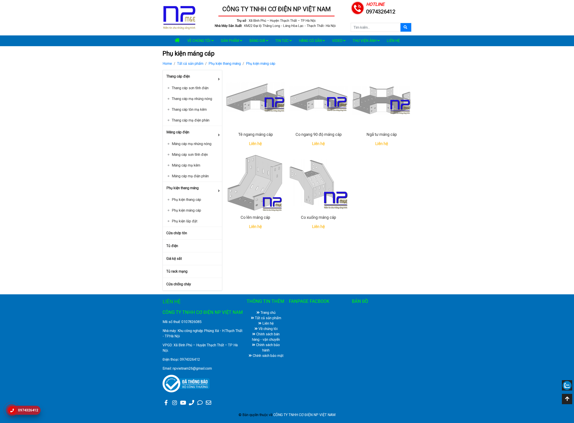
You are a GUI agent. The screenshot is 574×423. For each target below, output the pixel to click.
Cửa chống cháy (178, 284)
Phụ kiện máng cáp (260, 63)
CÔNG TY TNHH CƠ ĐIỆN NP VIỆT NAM (276, 9)
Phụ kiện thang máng (225, 63)
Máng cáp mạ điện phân (190, 176)
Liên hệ (393, 41)
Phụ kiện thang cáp (186, 199)
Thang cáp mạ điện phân (190, 120)
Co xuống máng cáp (318, 217)
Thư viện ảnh (365, 41)
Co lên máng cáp (255, 217)
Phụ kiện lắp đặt (184, 221)
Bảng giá (257, 41)
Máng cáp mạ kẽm (186, 165)
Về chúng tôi (199, 41)
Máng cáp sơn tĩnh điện (190, 154)
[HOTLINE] (358, 7)
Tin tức (282, 41)
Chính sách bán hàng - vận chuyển (266, 337)
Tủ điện (172, 246)
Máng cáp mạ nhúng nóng (191, 144)
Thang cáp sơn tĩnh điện (190, 88)
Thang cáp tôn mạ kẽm (189, 109)
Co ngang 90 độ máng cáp (319, 134)
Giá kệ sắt (174, 258)
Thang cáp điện (178, 76)
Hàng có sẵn (311, 41)
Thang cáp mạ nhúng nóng (192, 99)
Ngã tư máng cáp (382, 134)
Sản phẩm (230, 41)
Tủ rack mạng (176, 271)
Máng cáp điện (177, 132)
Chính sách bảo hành (267, 347)
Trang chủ (268, 312)
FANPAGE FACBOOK (309, 301)
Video (337, 41)
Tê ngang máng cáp (255, 134)
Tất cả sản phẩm (190, 63)
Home (167, 63)
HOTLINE (375, 4)
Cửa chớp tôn (176, 233)
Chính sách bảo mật (267, 356)
